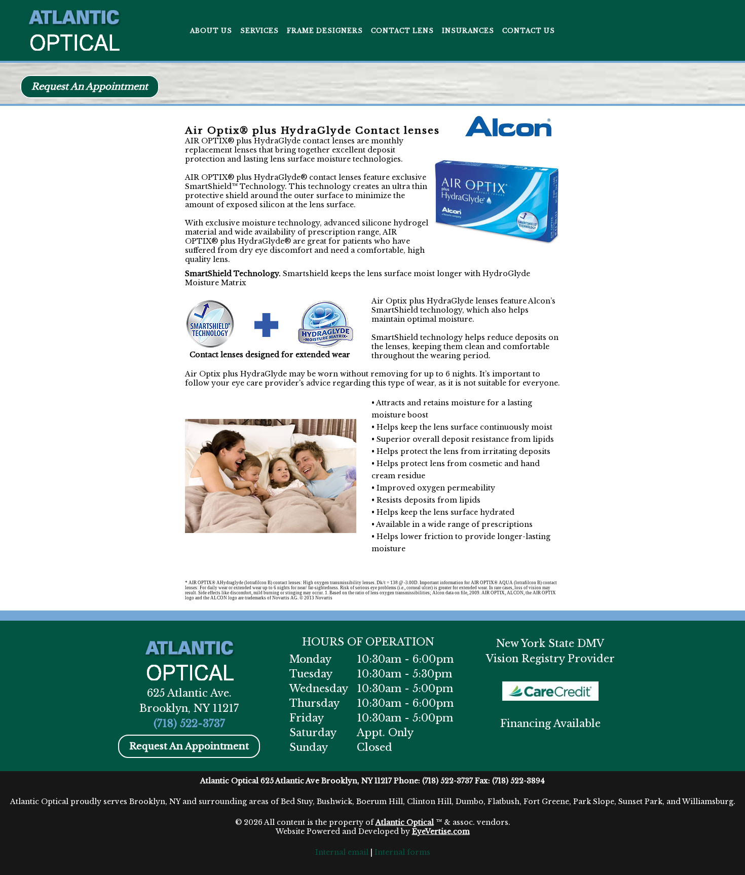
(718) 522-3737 (189, 723)
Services (259, 30)
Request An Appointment (89, 86)
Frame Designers (325, 30)
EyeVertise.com (441, 831)
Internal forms (402, 852)
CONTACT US (528, 30)
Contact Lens (402, 30)
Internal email (341, 852)
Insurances (468, 30)
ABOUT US (211, 30)
